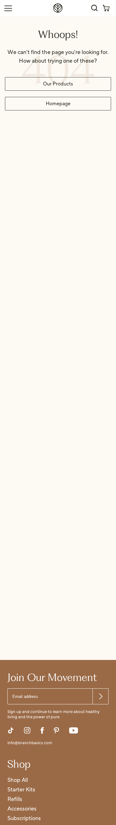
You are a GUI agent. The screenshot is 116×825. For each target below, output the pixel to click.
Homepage (58, 104)
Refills (14, 799)
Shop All (17, 780)
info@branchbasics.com (29, 743)
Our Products (58, 84)
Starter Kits (21, 790)
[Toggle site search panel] (94, 8)
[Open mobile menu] (8, 8)
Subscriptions (24, 819)
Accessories (22, 809)
